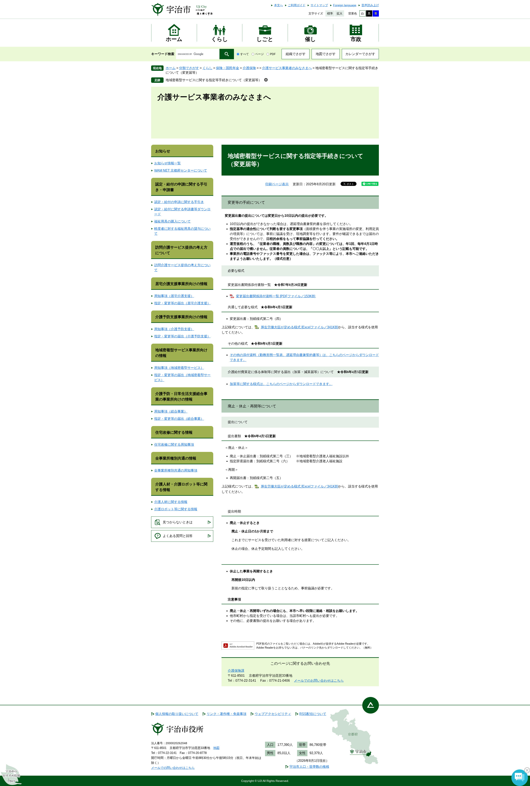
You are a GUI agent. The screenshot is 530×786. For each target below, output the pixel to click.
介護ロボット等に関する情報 (175, 509)
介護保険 (249, 68)
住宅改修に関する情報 (174, 432)
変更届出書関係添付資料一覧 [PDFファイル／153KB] (276, 296)
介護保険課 (236, 670)
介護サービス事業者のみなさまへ (287, 68)
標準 (330, 13)
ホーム (171, 68)
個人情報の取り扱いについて (176, 714)
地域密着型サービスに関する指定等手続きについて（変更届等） (214, 80)
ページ (259, 54)
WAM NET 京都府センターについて (180, 170)
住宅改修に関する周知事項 (174, 444)
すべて (244, 54)
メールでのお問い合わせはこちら (319, 680)
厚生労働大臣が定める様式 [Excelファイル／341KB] (299, 327)
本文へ (278, 5)
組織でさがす (296, 54)
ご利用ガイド (296, 5)
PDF (273, 54)
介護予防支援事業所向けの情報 (181, 317)
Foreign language (344, 5)
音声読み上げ (370, 5)
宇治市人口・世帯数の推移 (309, 766)
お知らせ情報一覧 (167, 163)
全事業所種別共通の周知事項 (175, 470)
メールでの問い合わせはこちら (173, 767)
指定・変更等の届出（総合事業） (179, 418)
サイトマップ (319, 5)
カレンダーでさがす (360, 54)
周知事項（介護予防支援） (174, 329)
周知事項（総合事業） (170, 411)
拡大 (339, 13)
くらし (207, 68)
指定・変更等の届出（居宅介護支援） (182, 303)
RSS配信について (312, 714)
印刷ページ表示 (277, 184)
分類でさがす (189, 68)
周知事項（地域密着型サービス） (179, 368)
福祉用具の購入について (172, 221)
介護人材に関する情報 (170, 502)
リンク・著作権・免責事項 (226, 714)
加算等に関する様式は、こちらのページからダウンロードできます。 (281, 384)
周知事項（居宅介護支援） (174, 296)
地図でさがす (326, 54)
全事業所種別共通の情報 (175, 458)
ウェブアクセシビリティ (273, 714)
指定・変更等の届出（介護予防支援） (182, 336)
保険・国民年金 (227, 68)
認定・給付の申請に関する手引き (179, 202)
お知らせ (162, 151)
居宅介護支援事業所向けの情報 (181, 284)
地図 (216, 748)
